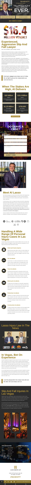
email (5, 484)
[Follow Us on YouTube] (11, 481)
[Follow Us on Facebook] (5, 481)
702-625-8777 (24, 1)
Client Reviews (10, 453)
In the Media (3, 456)
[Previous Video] (3, 337)
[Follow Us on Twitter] (8, 481)
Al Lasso (9, 195)
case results (15, 404)
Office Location (10, 450)
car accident (21, 59)
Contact (11, 76)
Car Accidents (11, 258)
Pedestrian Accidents (13, 293)
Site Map (9, 457)
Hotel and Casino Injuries (14, 248)
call (25, 484)
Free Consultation (10, 447)
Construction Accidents (14, 305)
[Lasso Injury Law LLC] (5, 2)
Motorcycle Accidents (13, 281)
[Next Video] (27, 337)
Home (3, 447)
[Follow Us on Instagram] (14, 481)
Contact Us (3, 450)
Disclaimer (9, 456)
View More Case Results (15, 116)
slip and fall (17, 58)
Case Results (4, 453)
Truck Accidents (12, 269)
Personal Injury (20, 455)
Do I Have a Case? (15, 21)
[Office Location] (2, 481)
